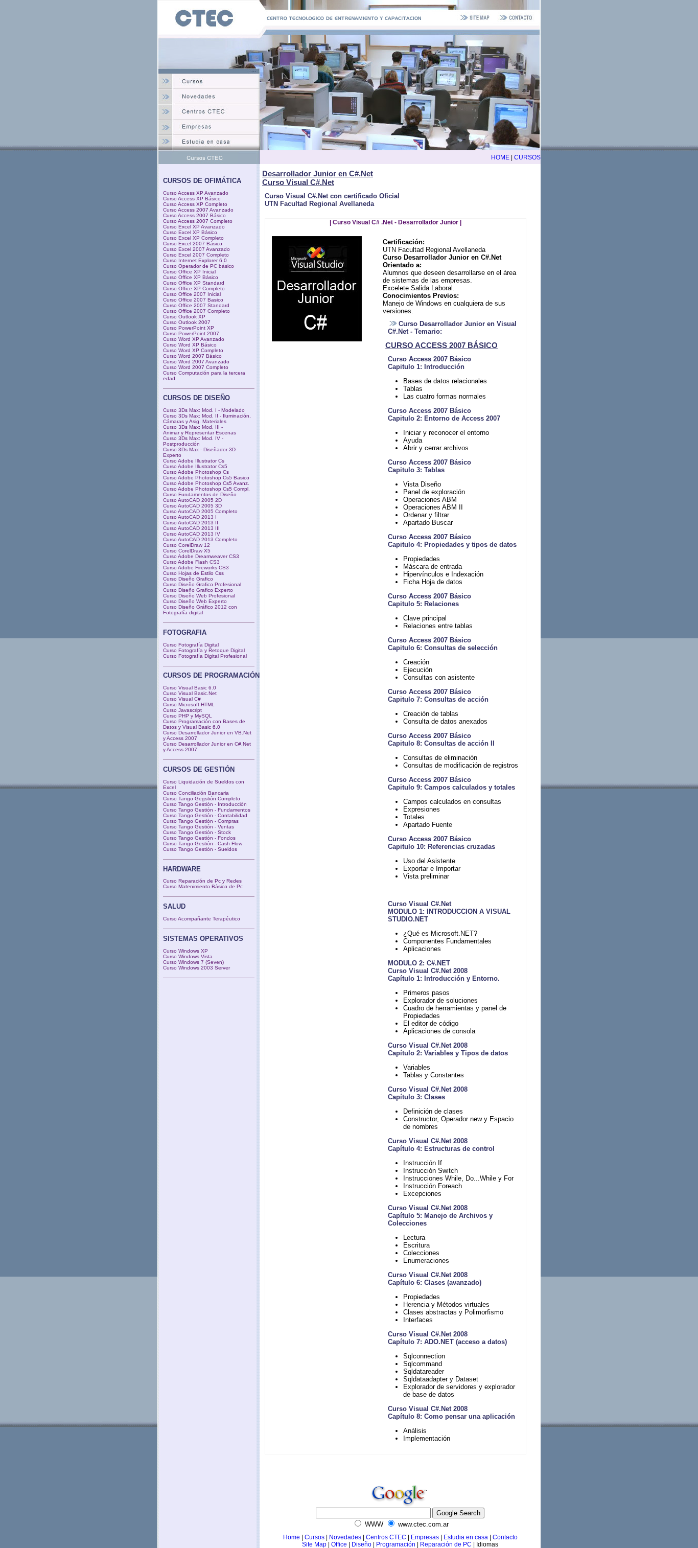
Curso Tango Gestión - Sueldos (200, 849)
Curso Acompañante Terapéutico (201, 918)
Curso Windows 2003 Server (196, 968)
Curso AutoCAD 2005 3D (192, 506)
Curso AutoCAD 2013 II (190, 522)
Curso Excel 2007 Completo (196, 255)
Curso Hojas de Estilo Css (193, 573)
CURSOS (527, 157)
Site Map (314, 1544)
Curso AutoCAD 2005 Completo (200, 511)
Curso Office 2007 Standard (196, 305)
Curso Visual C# (182, 699)
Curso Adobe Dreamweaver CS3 (201, 556)
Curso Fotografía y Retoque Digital (204, 650)
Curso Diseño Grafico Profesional (202, 584)
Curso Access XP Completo (195, 204)
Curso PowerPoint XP (188, 328)
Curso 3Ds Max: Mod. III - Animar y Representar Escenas (199, 429)
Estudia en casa (466, 1537)
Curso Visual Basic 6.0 (189, 687)
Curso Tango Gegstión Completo (201, 798)
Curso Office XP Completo (194, 288)
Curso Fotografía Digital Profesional (205, 656)
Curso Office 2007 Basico (193, 300)
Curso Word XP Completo (193, 350)
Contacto (505, 1537)
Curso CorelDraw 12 (186, 545)
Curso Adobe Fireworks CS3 (196, 567)
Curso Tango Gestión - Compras (201, 821)
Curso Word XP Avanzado (193, 339)
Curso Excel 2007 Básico (192, 243)
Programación (395, 1544)
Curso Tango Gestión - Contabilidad (205, 815)
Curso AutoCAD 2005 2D (192, 500)
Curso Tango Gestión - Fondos (199, 838)
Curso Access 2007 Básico (194, 215)
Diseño (361, 1544)
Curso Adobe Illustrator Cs (193, 461)
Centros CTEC (386, 1537)
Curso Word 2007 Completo (195, 367)
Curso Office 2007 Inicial (192, 294)
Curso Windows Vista (188, 956)
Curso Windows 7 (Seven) (193, 962)
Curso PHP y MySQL (187, 716)
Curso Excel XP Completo (193, 238)
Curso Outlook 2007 (187, 322)
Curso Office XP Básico (190, 277)
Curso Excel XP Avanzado (194, 226)
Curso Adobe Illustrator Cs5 (195, 466)
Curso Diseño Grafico (188, 579)
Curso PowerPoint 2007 (191, 333)
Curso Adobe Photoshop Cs (196, 472)
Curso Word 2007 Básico (192, 356)
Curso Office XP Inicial (189, 271)
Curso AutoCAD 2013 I (190, 517)
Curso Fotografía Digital (191, 645)
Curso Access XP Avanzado (195, 193)
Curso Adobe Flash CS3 (191, 562)
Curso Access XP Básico (192, 198)
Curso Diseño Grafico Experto (198, 590)
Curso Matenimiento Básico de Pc (203, 886)
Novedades (345, 1537)
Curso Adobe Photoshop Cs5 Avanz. (206, 483)
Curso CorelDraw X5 (187, 550)
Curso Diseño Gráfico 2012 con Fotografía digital (200, 609)
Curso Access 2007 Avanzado (198, 210)
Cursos (314, 1537)
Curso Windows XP (185, 951)
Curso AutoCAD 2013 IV (191, 534)
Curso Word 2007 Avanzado (196, 361)
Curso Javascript (182, 710)
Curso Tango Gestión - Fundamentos (206, 810)
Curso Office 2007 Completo (196, 311)
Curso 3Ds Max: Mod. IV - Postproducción (193, 441)
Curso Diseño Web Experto (195, 601)
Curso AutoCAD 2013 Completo (200, 539)
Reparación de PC (446, 1544)
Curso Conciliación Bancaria (196, 793)
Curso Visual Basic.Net (190, 693)
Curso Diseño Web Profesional (199, 595)
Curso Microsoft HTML (189, 704)
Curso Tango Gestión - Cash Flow (202, 843)
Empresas (425, 1537)
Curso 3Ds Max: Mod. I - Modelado (204, 410)
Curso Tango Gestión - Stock (197, 832)
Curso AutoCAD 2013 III (191, 528)
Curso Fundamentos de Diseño (200, 494)
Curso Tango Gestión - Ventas (198, 826)
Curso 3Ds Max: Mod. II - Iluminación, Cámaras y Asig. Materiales (207, 418)
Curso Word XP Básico (190, 345)
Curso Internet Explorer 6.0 (195, 260)
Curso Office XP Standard (193, 283)
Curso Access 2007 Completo (197, 221)
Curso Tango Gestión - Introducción (205, 804)
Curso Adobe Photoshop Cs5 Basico (206, 477)
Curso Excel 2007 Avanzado (196, 249)
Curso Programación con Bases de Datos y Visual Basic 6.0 (204, 724)
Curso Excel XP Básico (190, 232)
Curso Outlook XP (184, 316)
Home (291, 1537)
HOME (500, 157)
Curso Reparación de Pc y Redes (202, 881)
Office (339, 1544)
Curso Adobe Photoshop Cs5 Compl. (206, 489)
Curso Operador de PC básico (198, 266)
